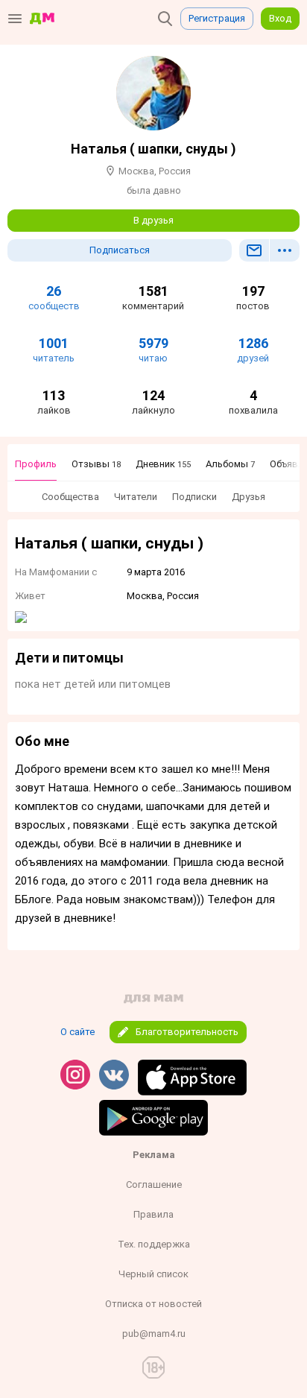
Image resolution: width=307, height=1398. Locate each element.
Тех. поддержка (154, 1244)
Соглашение (154, 1184)
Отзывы (96, 463)
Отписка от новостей (153, 1303)
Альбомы (230, 463)
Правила (153, 1214)
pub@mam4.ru (154, 1333)
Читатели (135, 496)
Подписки (194, 496)
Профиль (36, 463)
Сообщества (70, 496)
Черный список (153, 1274)
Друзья (248, 496)
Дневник (163, 463)
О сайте (77, 1031)
